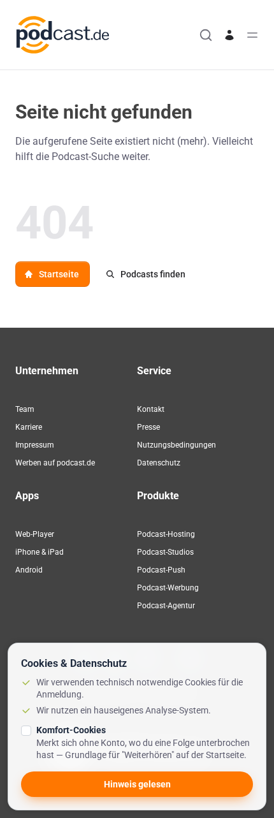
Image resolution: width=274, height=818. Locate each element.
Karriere (28, 427)
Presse (148, 427)
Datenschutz (158, 462)
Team (24, 409)
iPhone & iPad (39, 552)
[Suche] (205, 35)
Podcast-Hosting (166, 534)
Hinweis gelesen (137, 784)
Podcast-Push (161, 570)
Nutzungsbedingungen (176, 445)
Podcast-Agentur (166, 605)
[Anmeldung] (229, 35)
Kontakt (150, 409)
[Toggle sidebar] (252, 35)
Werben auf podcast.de (55, 462)
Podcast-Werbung (168, 587)
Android (29, 570)
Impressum (34, 445)
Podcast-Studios (165, 552)
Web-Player (34, 534)
